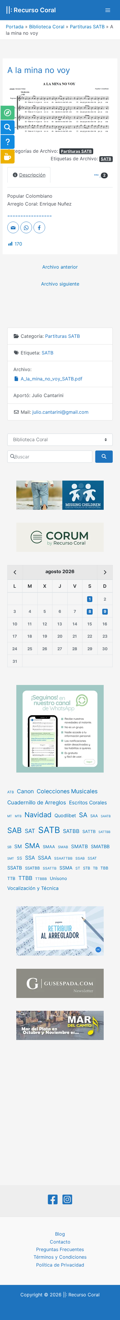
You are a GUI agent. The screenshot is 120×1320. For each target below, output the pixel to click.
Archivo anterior (60, 267)
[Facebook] (52, 1199)
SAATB (106, 816)
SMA (32, 845)
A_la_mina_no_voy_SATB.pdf (50, 379)
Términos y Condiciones (60, 1257)
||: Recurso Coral (31, 10)
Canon (25, 791)
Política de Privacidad (60, 1265)
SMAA (49, 846)
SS (19, 858)
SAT (30, 830)
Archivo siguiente (60, 284)
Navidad (38, 815)
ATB (10, 792)
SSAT (92, 858)
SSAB (80, 858)
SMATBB (100, 846)
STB (86, 868)
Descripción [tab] (32, 175)
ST (77, 868)
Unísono (58, 878)
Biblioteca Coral (46, 26)
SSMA (66, 868)
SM (18, 846)
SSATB (14, 868)
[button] (15, 109)
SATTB (89, 831)
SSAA (44, 858)
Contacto (60, 1242)
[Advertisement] (60, 1113)
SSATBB (32, 868)
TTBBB (41, 879)
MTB (18, 816)
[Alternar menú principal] (107, 10)
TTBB (25, 878)
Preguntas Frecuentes (60, 1249)
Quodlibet (65, 815)
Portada (15, 26)
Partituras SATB (87, 26)
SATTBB (104, 832)
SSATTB (50, 868)
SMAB (63, 847)
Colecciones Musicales (67, 791)
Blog (60, 1234)
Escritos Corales (88, 802)
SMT (10, 858)
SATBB (71, 831)
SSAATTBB (63, 858)
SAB (14, 830)
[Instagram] (67, 1199)
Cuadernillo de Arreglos (36, 802)
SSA (30, 858)
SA (83, 815)
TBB (104, 868)
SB (9, 847)
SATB (106, 158)
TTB (11, 878)
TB (95, 868)
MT (9, 816)
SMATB (79, 846)
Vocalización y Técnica (33, 888)
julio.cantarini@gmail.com (60, 412)
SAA (94, 815)
